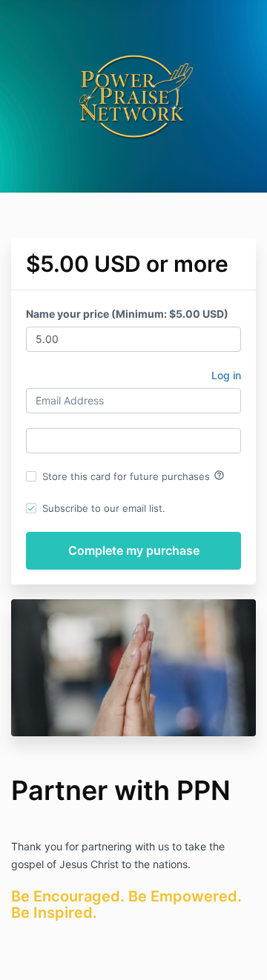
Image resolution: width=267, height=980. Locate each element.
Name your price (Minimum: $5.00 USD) (127, 313)
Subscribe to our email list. (103, 508)
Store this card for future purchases (133, 475)
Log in (226, 375)
